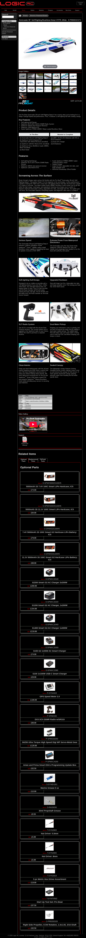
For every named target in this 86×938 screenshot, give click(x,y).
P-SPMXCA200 (52, 762)
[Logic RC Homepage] (17, 5)
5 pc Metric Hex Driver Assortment (49, 879)
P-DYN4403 (52, 693)
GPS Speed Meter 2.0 (50, 696)
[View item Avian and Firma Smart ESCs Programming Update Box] (49, 758)
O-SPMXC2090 (52, 670)
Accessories (60, 10)
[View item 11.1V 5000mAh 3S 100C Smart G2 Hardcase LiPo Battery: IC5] (50, 551)
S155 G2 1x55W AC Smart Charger (49, 651)
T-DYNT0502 (52, 899)
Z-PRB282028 (52, 921)
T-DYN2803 (52, 830)
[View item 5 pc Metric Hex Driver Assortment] (49, 872)
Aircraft (14, 10)
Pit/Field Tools (43, 460)
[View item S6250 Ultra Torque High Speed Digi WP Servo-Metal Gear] (50, 736)
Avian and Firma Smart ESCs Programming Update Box (49, 765)
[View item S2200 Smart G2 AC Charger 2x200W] (49, 576)
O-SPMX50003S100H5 (52, 506)
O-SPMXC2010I (51, 579)
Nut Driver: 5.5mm (49, 833)
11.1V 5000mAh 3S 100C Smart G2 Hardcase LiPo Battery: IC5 (49, 558)
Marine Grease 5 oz (50, 788)
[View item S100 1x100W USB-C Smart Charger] (50, 667)
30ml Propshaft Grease (50, 811)
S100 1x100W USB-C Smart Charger (50, 674)
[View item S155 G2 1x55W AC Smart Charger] (50, 644)
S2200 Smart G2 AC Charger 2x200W (49, 582)
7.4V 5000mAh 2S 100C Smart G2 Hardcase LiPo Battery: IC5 (50, 533)
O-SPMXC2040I (51, 625)
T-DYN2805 (52, 853)
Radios (32, 10)
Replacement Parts (33, 460)
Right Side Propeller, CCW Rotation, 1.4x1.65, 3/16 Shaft (49, 925)
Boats (23, 10)
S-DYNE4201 (51, 784)
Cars (5, 10)
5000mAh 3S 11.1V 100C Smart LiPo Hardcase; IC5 (50, 509)
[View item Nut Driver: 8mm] (49, 850)
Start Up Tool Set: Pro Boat (50, 902)
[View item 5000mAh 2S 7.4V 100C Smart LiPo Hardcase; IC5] (50, 480)
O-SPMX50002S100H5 (52, 483)
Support (77, 10)
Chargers (50, 10)
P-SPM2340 (52, 716)
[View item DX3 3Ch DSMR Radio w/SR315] (49, 713)
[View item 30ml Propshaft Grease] (50, 804)
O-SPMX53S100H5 (52, 554)
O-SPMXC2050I (51, 647)
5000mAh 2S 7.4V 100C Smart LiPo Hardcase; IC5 (49, 486)
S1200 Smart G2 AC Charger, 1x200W (49, 605)
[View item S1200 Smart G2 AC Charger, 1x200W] (50, 599)
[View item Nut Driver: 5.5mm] (49, 827)
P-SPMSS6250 (52, 739)
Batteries (41, 10)
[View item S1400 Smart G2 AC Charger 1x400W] (49, 621)
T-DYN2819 (52, 876)
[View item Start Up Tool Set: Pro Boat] (49, 895)
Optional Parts (24, 460)
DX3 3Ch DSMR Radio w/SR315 (50, 719)
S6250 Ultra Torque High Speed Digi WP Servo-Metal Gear (49, 742)
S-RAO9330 (52, 807)
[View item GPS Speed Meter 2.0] (50, 690)
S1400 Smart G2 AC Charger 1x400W (49, 628)
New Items (68, 10)
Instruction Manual (24, 444)
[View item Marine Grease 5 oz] (50, 781)
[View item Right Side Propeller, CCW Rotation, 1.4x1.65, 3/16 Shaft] (49, 918)
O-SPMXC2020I (51, 602)
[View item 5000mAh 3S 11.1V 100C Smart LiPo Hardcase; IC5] (50, 503)
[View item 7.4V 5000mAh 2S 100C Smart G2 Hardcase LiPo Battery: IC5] (50, 526)
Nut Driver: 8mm (50, 856)
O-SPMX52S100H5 (52, 529)
